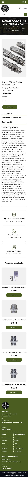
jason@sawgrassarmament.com (12, 422)
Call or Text (5, 466)
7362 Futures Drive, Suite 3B (9, 414)
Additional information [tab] (11, 118)
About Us (17, 438)
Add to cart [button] (14, 295)
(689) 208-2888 (6, 429)
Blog (15, 443)
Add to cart (10, 107)
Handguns (4, 440)
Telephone (4, 427)
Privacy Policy (18, 451)
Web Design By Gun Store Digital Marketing (14, 475)
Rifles (3, 443)
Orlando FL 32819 (6, 416)
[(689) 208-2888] (25, 2)
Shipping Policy (18, 448)
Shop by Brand (6, 438)
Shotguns (4, 451)
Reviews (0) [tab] (7, 122)
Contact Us (17, 446)
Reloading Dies (15, 28)
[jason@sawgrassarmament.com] (23, 2)
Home (10, 27)
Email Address (5, 420)
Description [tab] (7, 114)
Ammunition (5, 446)
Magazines (4, 448)
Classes (16, 440)
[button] (3, 2)
